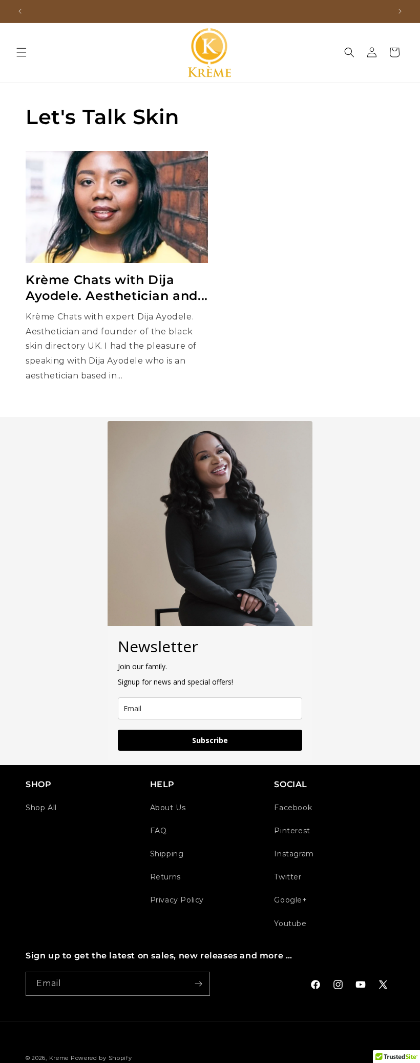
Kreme (60, 1057)
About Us (168, 807)
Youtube (290, 923)
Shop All (41, 807)
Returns (165, 876)
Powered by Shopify (101, 1057)
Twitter (287, 876)
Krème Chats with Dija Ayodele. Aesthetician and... (117, 287)
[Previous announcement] (20, 11)
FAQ (158, 830)
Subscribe (210, 740)
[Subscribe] (198, 984)
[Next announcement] (400, 11)
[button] (21, 52)
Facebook (293, 807)
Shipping (167, 853)
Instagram (293, 853)
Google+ (290, 900)
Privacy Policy (177, 900)
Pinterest (292, 830)
